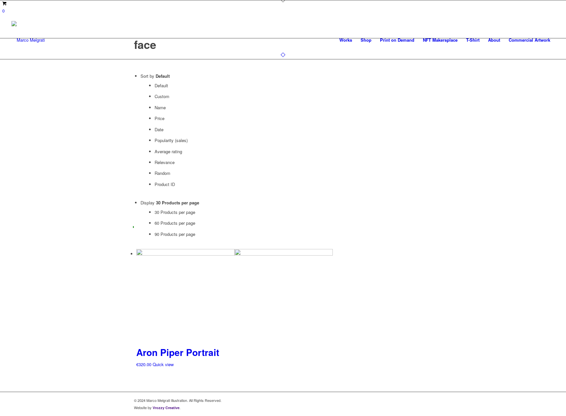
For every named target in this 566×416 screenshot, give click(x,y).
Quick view (163, 364)
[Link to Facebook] (417, 400)
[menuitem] (345, 40)
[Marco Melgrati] (28, 40)
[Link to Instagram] (427, 400)
